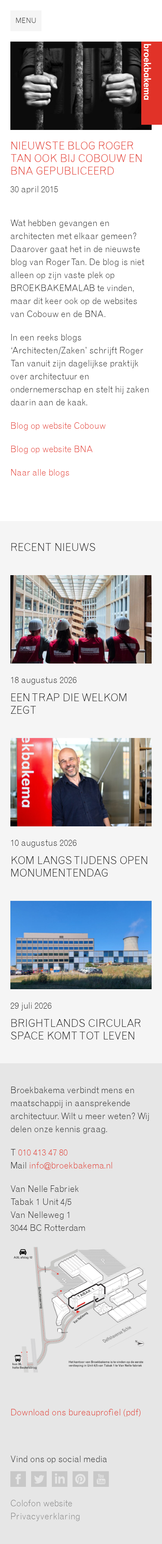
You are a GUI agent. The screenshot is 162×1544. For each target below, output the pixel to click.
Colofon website (41, 1503)
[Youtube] (101, 1479)
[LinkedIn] (59, 1479)
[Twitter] (39, 1479)
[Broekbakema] (151, 83)
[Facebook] (18, 1479)
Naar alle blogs (40, 473)
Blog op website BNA (51, 449)
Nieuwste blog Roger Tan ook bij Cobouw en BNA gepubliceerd (76, 159)
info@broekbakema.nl (71, 1166)
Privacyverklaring (45, 1516)
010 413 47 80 (43, 1153)
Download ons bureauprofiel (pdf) (75, 1412)
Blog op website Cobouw (58, 426)
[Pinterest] (80, 1479)
